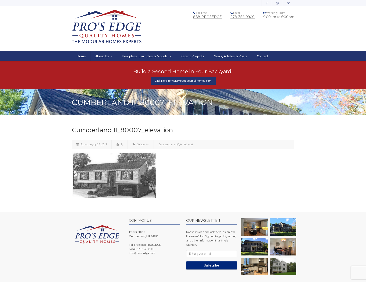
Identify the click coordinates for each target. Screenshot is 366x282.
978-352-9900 (242, 17)
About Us (102, 56)
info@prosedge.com (142, 253)
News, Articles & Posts (230, 56)
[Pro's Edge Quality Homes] (107, 27)
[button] (254, 227)
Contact (262, 56)
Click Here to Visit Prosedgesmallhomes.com (183, 81)
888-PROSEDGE (207, 17)
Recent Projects (192, 56)
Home (81, 56)
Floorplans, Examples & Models (145, 56)
